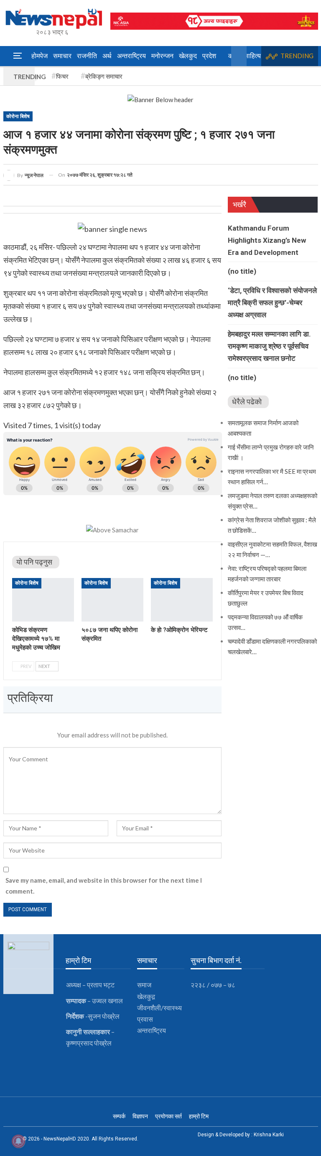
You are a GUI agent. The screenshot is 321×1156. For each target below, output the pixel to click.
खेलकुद (188, 56)
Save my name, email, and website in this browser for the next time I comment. (103, 885)
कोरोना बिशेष (18, 116)
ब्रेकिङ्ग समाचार (103, 76)
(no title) (242, 271)
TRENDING (296, 55)
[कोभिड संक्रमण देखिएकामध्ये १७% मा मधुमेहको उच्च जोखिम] (43, 600)
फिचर (62, 76)
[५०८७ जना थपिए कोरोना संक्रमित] (112, 600)
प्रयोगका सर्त (168, 1116)
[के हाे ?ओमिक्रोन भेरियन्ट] (182, 600)
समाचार (62, 56)
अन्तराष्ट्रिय (131, 56)
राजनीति (87, 56)
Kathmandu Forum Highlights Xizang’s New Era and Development (267, 240)
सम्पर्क (119, 1116)
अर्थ (107, 56)
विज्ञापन (140, 1116)
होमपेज (39, 56)
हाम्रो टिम (199, 1116)
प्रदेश (209, 56)
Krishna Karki (269, 1135)
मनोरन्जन (162, 56)
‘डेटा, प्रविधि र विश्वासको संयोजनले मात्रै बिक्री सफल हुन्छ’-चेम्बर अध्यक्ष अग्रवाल (272, 302)
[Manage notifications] (18, 1141)
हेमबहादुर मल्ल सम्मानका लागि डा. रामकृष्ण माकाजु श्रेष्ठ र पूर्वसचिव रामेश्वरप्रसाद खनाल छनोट (269, 346)
